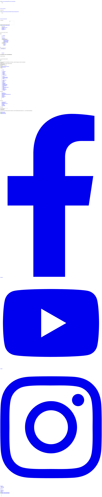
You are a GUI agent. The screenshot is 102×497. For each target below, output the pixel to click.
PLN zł (4, 44)
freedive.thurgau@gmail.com (5, 66)
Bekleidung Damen (4, 84)
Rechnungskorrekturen (5, 103)
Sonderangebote (4, 89)
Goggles (3, 74)
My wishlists (3, 105)
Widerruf (3, 97)
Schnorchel (3, 73)
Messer (3, 86)
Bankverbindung (4, 93)
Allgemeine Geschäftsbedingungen (6, 94)
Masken (3, 72)
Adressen (3, 104)
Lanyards (3, 81)
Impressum (3, 92)
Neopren (3, 76)
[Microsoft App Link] (3, 113)
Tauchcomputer (4, 85)
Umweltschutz (4, 96)
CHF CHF (5, 43)
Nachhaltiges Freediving (5, 87)
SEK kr (4, 45)
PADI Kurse (4, 71)
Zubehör (3, 88)
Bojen (3, 82)
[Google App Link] (2, 112)
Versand (3, 95)
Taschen (3, 78)
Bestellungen (3, 102)
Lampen (3, 80)
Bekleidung (3, 83)
